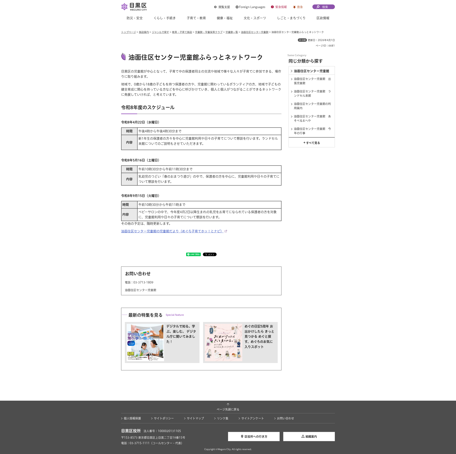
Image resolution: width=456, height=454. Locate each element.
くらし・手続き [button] (165, 18)
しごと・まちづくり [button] (291, 18)
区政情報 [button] (323, 18)
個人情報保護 (132, 418)
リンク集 (222, 418)
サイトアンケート (252, 418)
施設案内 (144, 32)
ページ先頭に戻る (228, 409)
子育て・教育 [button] (196, 18)
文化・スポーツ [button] (255, 18)
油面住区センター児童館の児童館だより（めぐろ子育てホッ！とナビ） (172, 231)
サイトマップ (195, 418)
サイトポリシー (164, 418)
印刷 (304, 40)
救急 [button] (300, 7)
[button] (222, 7)
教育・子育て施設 (182, 32)
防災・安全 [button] (135, 18)
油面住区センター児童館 (254, 32)
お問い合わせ (285, 418)
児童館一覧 (232, 32)
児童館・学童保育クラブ (208, 32)
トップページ (128, 32)
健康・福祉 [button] (225, 18)
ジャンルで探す (160, 32)
